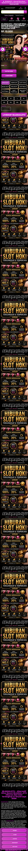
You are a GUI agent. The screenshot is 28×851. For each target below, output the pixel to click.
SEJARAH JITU (10, 820)
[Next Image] (25, 49)
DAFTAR (15, 838)
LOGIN (15, 834)
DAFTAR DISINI (9, 71)
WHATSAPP (15, 842)
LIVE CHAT (14, 846)
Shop (2, 8)
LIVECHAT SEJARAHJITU (14, 115)
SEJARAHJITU (4, 801)
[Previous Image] (2, 49)
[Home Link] (10, 8)
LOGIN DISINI (8, 75)
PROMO (15, 830)
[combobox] (12, 11)
